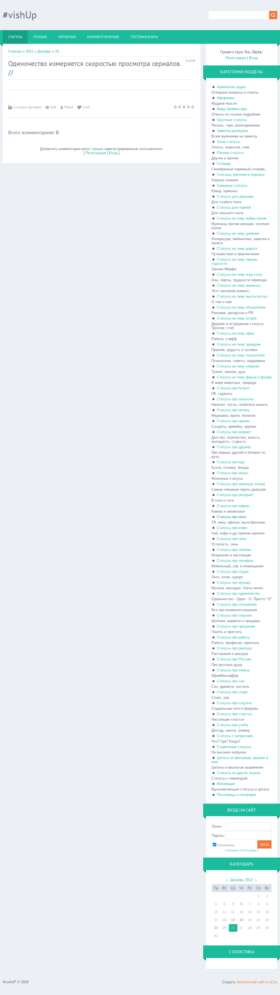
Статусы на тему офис (236, 333)
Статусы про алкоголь (235, 399)
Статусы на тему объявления (241, 307)
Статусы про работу (233, 637)
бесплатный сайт (251, 982)
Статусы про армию (233, 421)
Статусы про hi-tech (233, 388)
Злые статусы (228, 142)
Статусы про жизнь (233, 473)
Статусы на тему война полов (241, 218)
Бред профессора (232, 109)
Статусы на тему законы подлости (234, 261)
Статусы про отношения (236, 604)
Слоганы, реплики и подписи (240, 174)
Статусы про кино (28, 107)
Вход (113, 153)
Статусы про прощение (236, 626)
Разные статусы (230, 153)
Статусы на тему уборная (238, 366)
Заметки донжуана (232, 131)
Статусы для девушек (235, 196)
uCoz (273, 982)
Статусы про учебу (232, 725)
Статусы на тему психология (241, 355)
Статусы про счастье (234, 714)
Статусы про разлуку (234, 648)
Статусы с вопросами (235, 736)
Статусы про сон (230, 681)
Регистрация (96, 153)
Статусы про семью (233, 670)
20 (241, 920)
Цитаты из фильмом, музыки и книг (239, 760)
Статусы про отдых (233, 572)
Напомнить (233, 850)
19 (233, 920)
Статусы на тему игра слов (239, 274)
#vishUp (20, 14)
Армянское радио (231, 87)
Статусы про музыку (234, 582)
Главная (15, 51)
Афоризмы (226, 98)
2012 (29, 51)
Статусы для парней (234, 207)
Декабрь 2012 (241, 880)
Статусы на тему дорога (237, 248)
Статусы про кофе (232, 528)
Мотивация (226, 784)
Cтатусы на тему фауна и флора (244, 377)
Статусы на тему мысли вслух (242, 296)
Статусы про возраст (234, 432)
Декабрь (44, 51)
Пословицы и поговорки (236, 795)
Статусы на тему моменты (239, 285)
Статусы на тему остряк (237, 318)
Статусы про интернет (235, 495)
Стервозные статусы (234, 747)
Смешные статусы (232, 185)
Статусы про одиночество (238, 593)
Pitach (69, 107)
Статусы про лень (232, 539)
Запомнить (226, 845)
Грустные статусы (232, 120)
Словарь (224, 164)
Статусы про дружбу (234, 447)
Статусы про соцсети (234, 703)
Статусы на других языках (239, 773)
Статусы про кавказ (233, 506)
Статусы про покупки (234, 615)
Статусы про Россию (234, 659)
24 (216, 928)
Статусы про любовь (234, 550)
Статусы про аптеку (233, 410)
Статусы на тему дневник (238, 233)
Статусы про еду (231, 462)
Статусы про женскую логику (241, 484)
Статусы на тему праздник (239, 344)
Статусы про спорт (232, 692)
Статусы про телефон (235, 561)
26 (57, 51)
